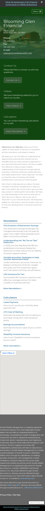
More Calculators (12, 346)
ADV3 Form (38, 488)
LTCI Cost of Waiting (13, 312)
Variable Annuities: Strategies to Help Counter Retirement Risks (21, 258)
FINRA (10, 485)
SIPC (18, 485)
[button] (37, 11)
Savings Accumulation (14, 324)
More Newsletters (12, 288)
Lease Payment (10, 302)
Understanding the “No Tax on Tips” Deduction (20, 241)
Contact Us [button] (11, 80)
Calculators (10, 297)
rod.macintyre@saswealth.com (17, 53)
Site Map (16, 495)
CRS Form (28, 488)
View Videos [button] (12, 106)
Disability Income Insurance (16, 334)
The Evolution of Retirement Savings (20, 225)
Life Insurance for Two (13, 274)
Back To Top (35, 502)
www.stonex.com (27, 478)
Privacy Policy (6, 495)
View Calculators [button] (14, 131)
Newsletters (10, 220)
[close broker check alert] (42, 2)
